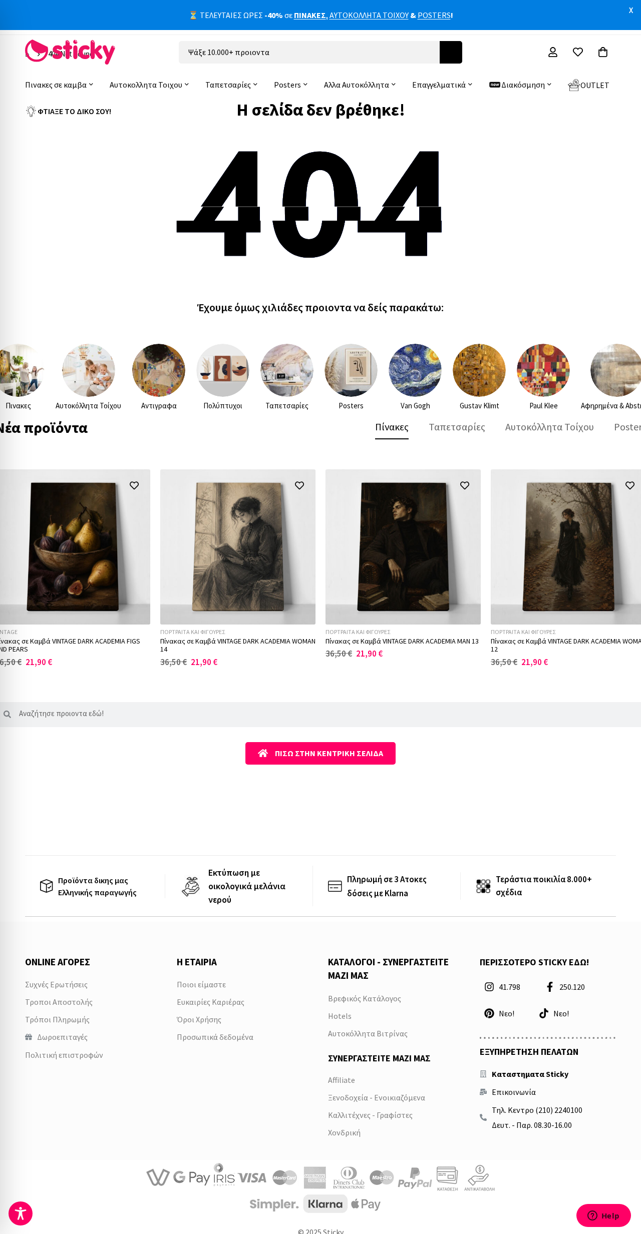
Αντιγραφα (159, 405)
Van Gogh (415, 405)
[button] (134, 485)
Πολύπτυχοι (222, 405)
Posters (351, 405)
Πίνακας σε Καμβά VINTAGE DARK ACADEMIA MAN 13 (402, 641)
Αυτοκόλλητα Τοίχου (88, 405)
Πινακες (18, 405)
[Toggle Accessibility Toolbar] (21, 1213)
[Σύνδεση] (552, 52)
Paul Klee (543, 405)
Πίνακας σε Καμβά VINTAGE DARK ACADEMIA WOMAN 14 (237, 645)
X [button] (631, 10)
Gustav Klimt (479, 405)
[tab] (392, 426)
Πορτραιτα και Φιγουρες (192, 632)
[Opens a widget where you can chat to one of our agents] (603, 1216)
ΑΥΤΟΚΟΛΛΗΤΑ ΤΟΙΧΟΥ (369, 15)
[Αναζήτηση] (451, 52)
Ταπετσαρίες (286, 405)
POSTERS (434, 15)
